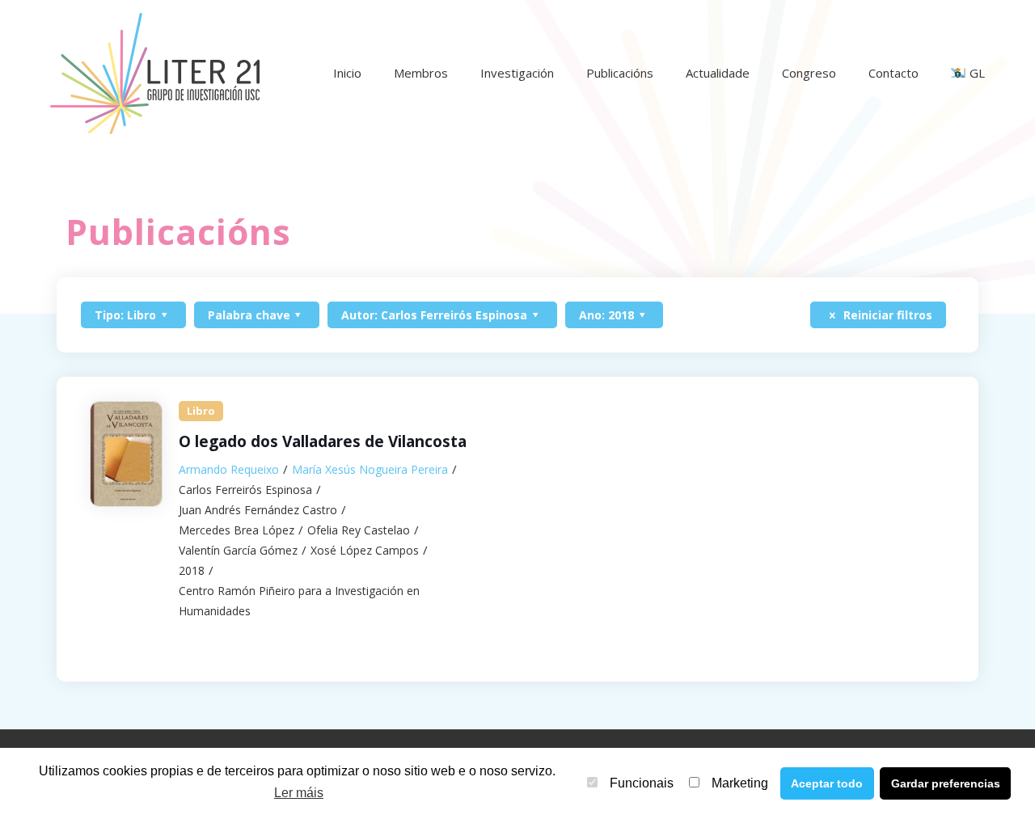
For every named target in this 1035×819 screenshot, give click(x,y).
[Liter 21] (154, 73)
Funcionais (642, 783)
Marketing (740, 783)
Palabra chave (249, 315)
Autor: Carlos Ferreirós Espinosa (434, 315)
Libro (201, 410)
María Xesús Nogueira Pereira (370, 469)
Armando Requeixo (229, 469)
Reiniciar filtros (886, 315)
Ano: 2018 (606, 315)
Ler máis (298, 793)
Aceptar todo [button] (827, 783)
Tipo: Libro (125, 315)
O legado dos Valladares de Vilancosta (323, 441)
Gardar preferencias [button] (945, 783)
